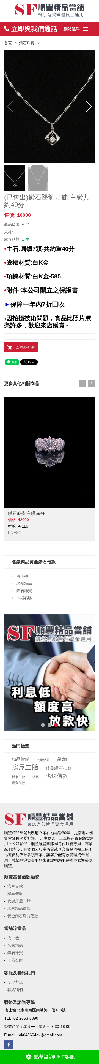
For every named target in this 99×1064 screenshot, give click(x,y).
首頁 (8, 43)
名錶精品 (24, 583)
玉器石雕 (24, 598)
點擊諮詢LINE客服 (54, 1057)
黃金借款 (18, 783)
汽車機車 (24, 576)
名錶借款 (57, 776)
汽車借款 (43, 760)
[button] (88, 107)
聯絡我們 (15, 989)
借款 (35, 777)
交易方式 (15, 982)
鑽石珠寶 (26, 43)
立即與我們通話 (33, 28)
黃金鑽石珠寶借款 (22, 916)
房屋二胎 (25, 767)
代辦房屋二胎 (19, 901)
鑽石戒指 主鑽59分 (26, 513)
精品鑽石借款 (58, 768)
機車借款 (18, 777)
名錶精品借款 (19, 908)
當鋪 (62, 759)
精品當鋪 (20, 759)
